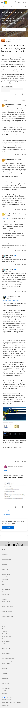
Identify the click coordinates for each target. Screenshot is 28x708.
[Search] (15, 2)
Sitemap (3, 700)
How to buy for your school (7, 611)
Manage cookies (5, 702)
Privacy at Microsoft (5, 683)
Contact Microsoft (10, 700)
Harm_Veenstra (9, 255)
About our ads (16, 704)
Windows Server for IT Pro (8, 6)
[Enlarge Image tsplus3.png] (14, 435)
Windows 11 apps (5, 569)
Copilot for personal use (6, 562)
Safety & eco (4, 704)
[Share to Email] (22, 545)
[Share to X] (11, 545)
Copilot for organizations (6, 559)
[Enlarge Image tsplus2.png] (14, 425)
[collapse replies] (14, 103)
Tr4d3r (8, 296)
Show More (8, 511)
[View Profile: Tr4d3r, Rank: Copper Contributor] (4, 297)
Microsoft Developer (6, 653)
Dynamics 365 (4, 631)
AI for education (5, 619)
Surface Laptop (4, 554)
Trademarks (18, 702)
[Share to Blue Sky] (16, 545)
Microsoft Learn (5, 656)
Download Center (5, 579)
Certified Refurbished (6, 589)
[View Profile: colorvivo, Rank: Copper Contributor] (3, 40)
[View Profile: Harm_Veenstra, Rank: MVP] (3, 256)
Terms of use (12, 702)
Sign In (24, 2)
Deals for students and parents (8, 616)
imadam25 (8, 104)
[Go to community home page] (5, 2)
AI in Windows (4, 564)
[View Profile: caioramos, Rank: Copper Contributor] (5, 466)
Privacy (16, 700)
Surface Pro (4, 552)
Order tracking (4, 586)
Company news (5, 680)
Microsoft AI (4, 626)
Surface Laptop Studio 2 (6, 557)
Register (19, 2)
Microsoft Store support (6, 581)
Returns (3, 584)
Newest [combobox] (23, 100)
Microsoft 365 (4, 633)
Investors (3, 685)
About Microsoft (5, 678)
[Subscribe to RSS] (19, 545)
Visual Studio (4, 668)
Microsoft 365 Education (6, 609)
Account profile (5, 576)
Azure (3, 651)
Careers (3, 675)
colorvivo (8, 39)
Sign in (8, 527)
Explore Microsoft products (7, 567)
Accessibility (4, 690)
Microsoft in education (6, 601)
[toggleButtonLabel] (26, 7)
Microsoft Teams (5, 638)
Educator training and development (8, 614)
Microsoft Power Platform (6, 636)
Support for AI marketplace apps (8, 658)
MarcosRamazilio (9, 214)
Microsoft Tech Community (7, 661)
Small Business (4, 643)
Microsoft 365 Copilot (6, 641)
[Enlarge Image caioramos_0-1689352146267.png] (15, 492)
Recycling (10, 704)
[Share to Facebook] (9, 545)
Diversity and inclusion (6, 688)
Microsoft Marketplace (6, 663)
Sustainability (4, 693)
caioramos (10, 466)
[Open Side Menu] (2, 2)
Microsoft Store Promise (6, 591)
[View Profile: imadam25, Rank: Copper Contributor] (3, 105)
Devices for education (6, 604)
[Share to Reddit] (14, 545)
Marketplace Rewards (6, 666)
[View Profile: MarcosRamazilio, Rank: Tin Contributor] (3, 214)
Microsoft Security (5, 628)
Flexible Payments (5, 594)
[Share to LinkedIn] (6, 545)
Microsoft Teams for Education (7, 606)
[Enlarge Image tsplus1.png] (14, 413)
